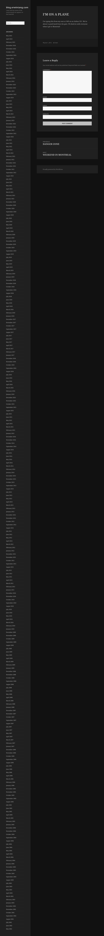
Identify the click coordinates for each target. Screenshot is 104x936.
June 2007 (9, 730)
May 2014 (9, 459)
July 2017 (9, 336)
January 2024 (10, 81)
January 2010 (10, 629)
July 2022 (9, 140)
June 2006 (9, 769)
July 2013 (9, 492)
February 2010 (10, 626)
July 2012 (9, 531)
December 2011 (11, 554)
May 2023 (9, 107)
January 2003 (10, 903)
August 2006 (10, 763)
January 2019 (10, 277)
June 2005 (9, 808)
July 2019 (9, 257)
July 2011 (9, 570)
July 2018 (9, 296)
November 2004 (11, 831)
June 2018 (9, 300)
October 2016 (10, 365)
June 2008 (9, 691)
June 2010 (9, 613)
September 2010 (11, 603)
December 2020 (11, 202)
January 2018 (10, 316)
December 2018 (11, 280)
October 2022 (10, 130)
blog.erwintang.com (17, 7)
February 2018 (10, 313)
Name (45, 97)
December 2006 (11, 750)
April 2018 (9, 306)
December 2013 (11, 476)
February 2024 (10, 78)
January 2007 (10, 746)
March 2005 (9, 818)
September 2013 (11, 485)
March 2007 (9, 740)
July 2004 (9, 844)
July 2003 (9, 883)
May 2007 (9, 733)
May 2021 (9, 186)
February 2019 (10, 274)
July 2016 (9, 375)
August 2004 (10, 841)
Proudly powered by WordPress (53, 169)
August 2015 (10, 410)
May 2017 (9, 342)
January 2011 (10, 590)
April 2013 (9, 502)
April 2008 (9, 697)
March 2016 (9, 388)
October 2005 (10, 795)
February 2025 (10, 42)
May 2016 (9, 381)
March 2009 (9, 661)
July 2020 (9, 218)
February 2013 (10, 508)
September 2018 (11, 290)
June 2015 (9, 417)
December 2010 (11, 593)
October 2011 (10, 560)
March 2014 (9, 466)
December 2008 (11, 671)
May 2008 (9, 694)
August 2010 (10, 606)
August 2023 (10, 98)
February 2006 (10, 782)
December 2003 (11, 867)
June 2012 (9, 534)
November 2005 (11, 792)
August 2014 (10, 450)
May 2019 (9, 264)
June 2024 (9, 65)
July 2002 (9, 922)
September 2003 (11, 877)
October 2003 (10, 873)
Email (45, 105)
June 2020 (9, 221)
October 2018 (10, 287)
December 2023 (11, 84)
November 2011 (11, 557)
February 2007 (10, 743)
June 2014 (9, 456)
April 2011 (9, 580)
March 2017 (9, 349)
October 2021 (10, 169)
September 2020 (11, 212)
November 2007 (11, 714)
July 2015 (9, 414)
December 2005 (11, 789)
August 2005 (10, 802)
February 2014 (10, 469)
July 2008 (9, 688)
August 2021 (10, 176)
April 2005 (9, 815)
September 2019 (11, 251)
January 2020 (10, 238)
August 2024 (10, 58)
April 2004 (9, 854)
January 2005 (10, 824)
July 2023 (9, 101)
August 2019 (10, 254)
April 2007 (9, 736)
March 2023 (9, 114)
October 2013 (10, 482)
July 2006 (9, 766)
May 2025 (9, 36)
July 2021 (9, 179)
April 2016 (9, 384)
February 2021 (10, 195)
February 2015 (10, 430)
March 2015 (9, 427)
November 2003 (11, 870)
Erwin (56, 43)
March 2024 (9, 75)
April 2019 (9, 267)
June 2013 (9, 495)
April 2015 (9, 424)
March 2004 (9, 857)
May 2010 (9, 616)
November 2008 (11, 675)
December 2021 (11, 163)
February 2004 (10, 860)
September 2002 (11, 916)
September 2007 (11, 720)
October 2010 (10, 600)
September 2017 (11, 329)
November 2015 (11, 401)
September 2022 (11, 133)
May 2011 (9, 577)
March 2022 (9, 153)
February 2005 (10, 821)
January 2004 (10, 864)
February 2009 (10, 665)
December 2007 (11, 710)
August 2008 (10, 684)
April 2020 (9, 228)
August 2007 (10, 723)
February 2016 (10, 391)
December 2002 (11, 906)
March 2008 (9, 701)
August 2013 (10, 489)
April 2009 (9, 658)
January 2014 (10, 472)
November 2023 (11, 88)
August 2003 (10, 880)
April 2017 (9, 345)
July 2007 (9, 727)
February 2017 (10, 352)
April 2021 (9, 189)
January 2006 (10, 785)
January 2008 (10, 707)
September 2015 (11, 407)
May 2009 (9, 655)
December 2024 (11, 45)
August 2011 (10, 567)
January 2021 (10, 199)
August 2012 (10, 528)
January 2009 (10, 668)
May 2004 (9, 851)
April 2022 (9, 150)
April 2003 (9, 893)
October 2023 (10, 91)
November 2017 (11, 322)
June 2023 (9, 104)
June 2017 (9, 339)
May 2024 (9, 68)
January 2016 (10, 394)
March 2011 (9, 583)
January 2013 (10, 512)
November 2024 (11, 49)
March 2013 (9, 505)
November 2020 (11, 205)
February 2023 (10, 117)
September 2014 (11, 446)
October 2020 (10, 208)
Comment (47, 70)
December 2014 (11, 437)
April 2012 (9, 541)
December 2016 (11, 358)
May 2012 (9, 538)
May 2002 (9, 929)
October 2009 (10, 639)
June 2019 (9, 261)
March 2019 (9, 270)
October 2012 (10, 521)
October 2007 (10, 717)
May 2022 (9, 146)
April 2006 (9, 776)
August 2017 (10, 332)
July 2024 (9, 62)
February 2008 (10, 704)
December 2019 (11, 241)
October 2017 (10, 326)
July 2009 (9, 648)
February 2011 (10, 587)
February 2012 (10, 547)
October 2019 (10, 247)
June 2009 (9, 652)
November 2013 (11, 479)
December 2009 (11, 632)
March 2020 (9, 231)
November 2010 (11, 596)
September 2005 (11, 798)
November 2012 (11, 518)
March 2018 (9, 309)
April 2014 (9, 463)
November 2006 (11, 753)
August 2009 (10, 645)
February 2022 (10, 156)
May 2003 (9, 890)
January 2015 (10, 433)
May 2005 (9, 811)
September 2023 (11, 94)
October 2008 (10, 678)
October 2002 (10, 913)
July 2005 (9, 805)
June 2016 (9, 378)
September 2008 (11, 681)
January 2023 (10, 120)
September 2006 (11, 759)
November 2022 (11, 127)
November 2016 (11, 362)
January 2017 (10, 355)
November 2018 (11, 283)
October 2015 (10, 404)
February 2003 (10, 899)
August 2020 (10, 215)
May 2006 (9, 772)
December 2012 (11, 515)
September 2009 (11, 642)
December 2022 (11, 124)
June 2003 (9, 886)
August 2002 (10, 919)
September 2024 (11, 55)
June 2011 (9, 573)
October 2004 (10, 834)
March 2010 (9, 622)
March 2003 (9, 896)
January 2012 (10, 551)
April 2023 (9, 111)
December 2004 (11, 828)
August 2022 (10, 137)
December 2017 (11, 319)
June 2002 (9, 926)
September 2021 (11, 173)
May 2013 (9, 498)
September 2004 (11, 838)
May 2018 (9, 303)
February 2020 (10, 234)
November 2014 (11, 440)
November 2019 (11, 244)
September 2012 (11, 525)
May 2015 (9, 420)
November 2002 (11, 909)
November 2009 (11, 635)
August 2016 (10, 371)
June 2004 (9, 847)
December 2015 (11, 397)
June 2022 (9, 143)
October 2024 (10, 52)
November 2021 (11, 166)
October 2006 (10, 756)
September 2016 (11, 368)
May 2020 (9, 225)
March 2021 (9, 192)
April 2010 (9, 619)
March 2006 (9, 779)
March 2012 (9, 544)
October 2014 (10, 443)
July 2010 (9, 609)
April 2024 (9, 71)
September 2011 (11, 564)
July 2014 (9, 453)
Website (46, 114)
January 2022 (10, 159)
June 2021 (9, 182)
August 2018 (10, 293)
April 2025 (9, 39)
